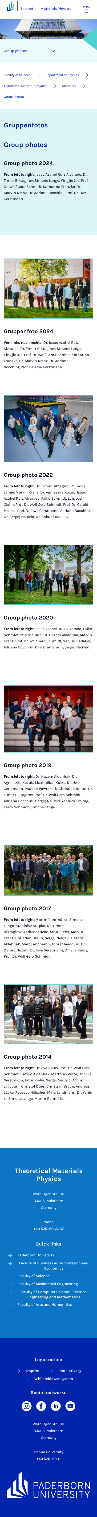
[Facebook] (41, 1406)
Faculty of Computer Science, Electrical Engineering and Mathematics (54, 1294)
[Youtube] (70, 1406)
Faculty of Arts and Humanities (44, 1304)
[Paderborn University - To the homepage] (10, 6)
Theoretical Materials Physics (45, 8)
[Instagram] (27, 1406)
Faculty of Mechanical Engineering (47, 1284)
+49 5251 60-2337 (48, 1228)
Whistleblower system (53, 1378)
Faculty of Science (33, 1276)
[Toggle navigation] (53, 51)
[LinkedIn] (56, 1406)
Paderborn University (35, 1255)
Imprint (33, 1370)
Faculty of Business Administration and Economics (54, 1265)
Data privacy (70, 1370)
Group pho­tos (15, 51)
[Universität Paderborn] (48, 1485)
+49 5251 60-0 (48, 1458)
